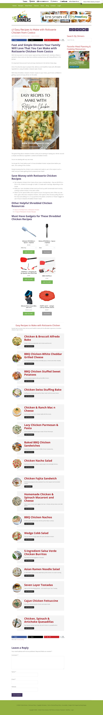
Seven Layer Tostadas (38, 585)
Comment (15, 655)
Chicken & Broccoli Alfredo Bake (42, 338)
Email (14, 679)
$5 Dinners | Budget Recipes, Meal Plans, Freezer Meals (22, 16)
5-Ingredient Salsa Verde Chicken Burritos (40, 552)
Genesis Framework (60, 710)
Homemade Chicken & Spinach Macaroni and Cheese (39, 497)
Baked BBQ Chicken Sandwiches (37, 443)
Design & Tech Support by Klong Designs (77, 705)
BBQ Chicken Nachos (38, 517)
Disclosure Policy (32, 705)
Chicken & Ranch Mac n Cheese (39, 409)
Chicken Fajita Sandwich (40, 478)
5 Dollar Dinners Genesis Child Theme (46, 710)
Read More (28, 486)
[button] (92, 1)
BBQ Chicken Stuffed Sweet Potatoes (42, 373)
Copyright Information (42, 705)
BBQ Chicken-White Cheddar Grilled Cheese (43, 355)
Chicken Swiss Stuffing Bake (42, 389)
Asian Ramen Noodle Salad (42, 569)
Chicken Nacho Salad (38, 460)
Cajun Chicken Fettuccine (41, 600)
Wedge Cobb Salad (36, 533)
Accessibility (64, 705)
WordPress (68, 710)
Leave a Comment (35, 36)
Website (14, 687)
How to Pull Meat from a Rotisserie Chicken (26, 210)
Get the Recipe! (29, 346)
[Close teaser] (81, 4)
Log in (72, 710)
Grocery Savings (20, 639)
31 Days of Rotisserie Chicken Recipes (25, 212)
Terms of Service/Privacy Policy (54, 705)
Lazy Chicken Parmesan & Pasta (41, 426)
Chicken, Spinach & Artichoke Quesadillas (39, 620)
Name (14, 672)
